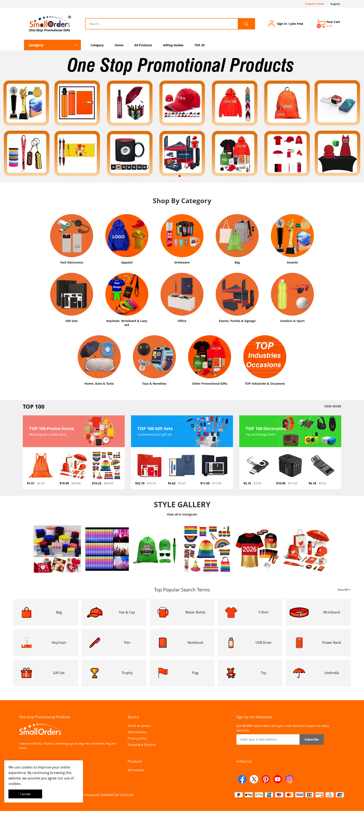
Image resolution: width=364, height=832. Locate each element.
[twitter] (254, 779)
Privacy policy (137, 738)
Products (135, 761)
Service (133, 717)
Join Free (296, 23)
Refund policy (137, 732)
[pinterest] (266, 779)
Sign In (282, 23)
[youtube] (277, 779)
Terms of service (139, 726)
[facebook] (242, 779)
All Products (136, 770)
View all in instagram (182, 514)
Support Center (314, 3)
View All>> (344, 589)
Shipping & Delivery (141, 745)
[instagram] (289, 779)
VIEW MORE (332, 406)
